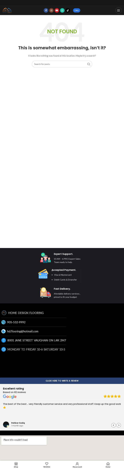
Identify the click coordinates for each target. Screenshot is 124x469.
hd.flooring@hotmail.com (22, 331)
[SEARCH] (88, 64)
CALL (77, 10)
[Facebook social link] (46, 10)
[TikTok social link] (67, 10)
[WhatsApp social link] (62, 10)
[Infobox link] (60, 258)
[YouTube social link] (57, 10)
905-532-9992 (16, 322)
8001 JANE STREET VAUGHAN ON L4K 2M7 (36, 340)
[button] (118, 425)
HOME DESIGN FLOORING (26, 313)
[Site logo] (7, 10)
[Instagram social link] (51, 10)
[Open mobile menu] (118, 10)
